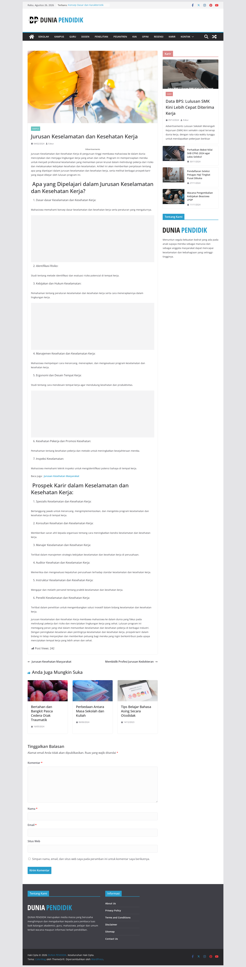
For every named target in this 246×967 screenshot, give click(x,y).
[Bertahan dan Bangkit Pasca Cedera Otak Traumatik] (48, 682)
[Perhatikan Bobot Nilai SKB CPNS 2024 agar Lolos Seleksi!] (173, 156)
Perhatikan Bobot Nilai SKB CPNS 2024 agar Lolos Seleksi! (200, 153)
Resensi (158, 36)
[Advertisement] (92, 238)
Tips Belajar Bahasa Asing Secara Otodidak (136, 711)
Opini (145, 36)
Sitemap (110, 931)
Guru (72, 36)
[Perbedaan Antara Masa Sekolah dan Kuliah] (93, 682)
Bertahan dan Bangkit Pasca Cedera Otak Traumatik (42, 713)
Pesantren (120, 36)
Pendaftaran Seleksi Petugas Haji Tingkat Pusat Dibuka (198, 175)
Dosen (85, 36)
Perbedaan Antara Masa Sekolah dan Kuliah (90, 711)
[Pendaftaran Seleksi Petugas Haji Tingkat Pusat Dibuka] (173, 177)
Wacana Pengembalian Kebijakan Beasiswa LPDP (200, 196)
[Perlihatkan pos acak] (214, 37)
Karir (172, 36)
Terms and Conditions (118, 917)
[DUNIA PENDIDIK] (32, 37)
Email (32, 825)
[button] (192, 36)
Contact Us (111, 938)
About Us (110, 903)
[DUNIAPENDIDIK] (50, 902)
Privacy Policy (113, 910)
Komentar (35, 763)
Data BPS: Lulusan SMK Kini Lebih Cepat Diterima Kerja (190, 107)
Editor (51, 143)
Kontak (185, 36)
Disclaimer (111, 924)
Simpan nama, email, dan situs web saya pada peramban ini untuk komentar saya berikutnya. (91, 859)
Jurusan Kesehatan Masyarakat (61, 476)
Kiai (134, 36)
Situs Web (34, 841)
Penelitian (101, 36)
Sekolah (43, 36)
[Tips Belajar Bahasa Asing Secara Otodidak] (138, 682)
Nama (32, 809)
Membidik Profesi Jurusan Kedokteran (129, 661)
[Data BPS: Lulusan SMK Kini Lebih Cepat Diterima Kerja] (190, 74)
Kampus (59, 36)
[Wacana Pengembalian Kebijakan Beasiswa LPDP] (173, 199)
